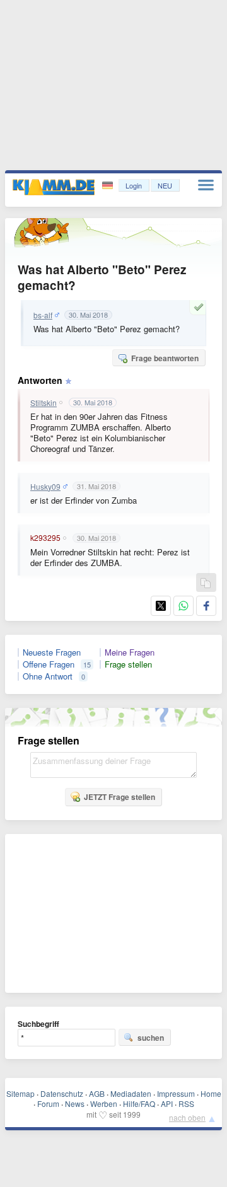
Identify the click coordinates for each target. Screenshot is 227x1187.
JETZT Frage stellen (119, 796)
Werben (103, 1103)
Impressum (176, 1093)
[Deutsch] (108, 186)
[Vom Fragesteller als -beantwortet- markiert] (200, 307)
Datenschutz (61, 1093)
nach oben (187, 1117)
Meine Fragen (129, 652)
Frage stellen (128, 664)
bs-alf (42, 315)
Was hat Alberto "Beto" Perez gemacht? (102, 277)
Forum (48, 1103)
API (167, 1103)
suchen (150, 1037)
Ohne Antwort (48, 676)
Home (211, 1093)
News (74, 1103)
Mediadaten (130, 1093)
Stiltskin (43, 403)
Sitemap (20, 1093)
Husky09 (45, 486)
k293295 (45, 537)
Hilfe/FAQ (139, 1103)
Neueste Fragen (52, 652)
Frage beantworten (165, 358)
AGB (97, 1093)
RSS (186, 1103)
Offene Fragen (48, 664)
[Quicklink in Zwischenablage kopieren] (206, 583)
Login (133, 185)
